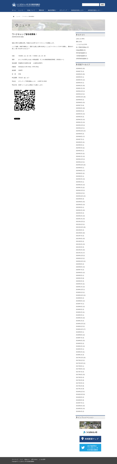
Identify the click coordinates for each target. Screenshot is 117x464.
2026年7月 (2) (80, 71)
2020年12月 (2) (80, 255)
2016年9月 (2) (80, 397)
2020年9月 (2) (80, 264)
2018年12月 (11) (80, 323)
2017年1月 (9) (80, 388)
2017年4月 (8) (80, 380)
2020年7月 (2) (80, 269)
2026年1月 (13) (80, 88)
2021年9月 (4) (80, 230)
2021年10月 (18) (80, 227)
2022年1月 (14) (80, 218)
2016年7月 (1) (80, 403)
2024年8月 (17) (80, 136)
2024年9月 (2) (80, 133)
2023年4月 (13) (80, 179)
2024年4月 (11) (80, 148)
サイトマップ (15, 459)
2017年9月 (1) (80, 366)
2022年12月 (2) (80, 190)
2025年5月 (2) (80, 111)
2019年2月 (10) (80, 318)
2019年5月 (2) (80, 309)
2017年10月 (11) (80, 363)
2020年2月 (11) (80, 284)
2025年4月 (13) (80, 114)
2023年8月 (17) (80, 170)
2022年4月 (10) (80, 210)
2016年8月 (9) (80, 400)
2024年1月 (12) (80, 156)
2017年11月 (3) (80, 360)
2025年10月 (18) (80, 97)
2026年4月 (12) (80, 80)
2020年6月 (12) (80, 272)
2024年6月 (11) (80, 142)
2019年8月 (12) (80, 301)
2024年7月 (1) (80, 139)
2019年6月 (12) (80, 306)
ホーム (14, 10)
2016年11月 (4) (80, 391)
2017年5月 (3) (80, 377)
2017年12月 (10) (80, 357)
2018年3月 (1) (80, 349)
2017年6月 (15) (80, 374)
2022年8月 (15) (80, 201)
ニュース (24, 25)
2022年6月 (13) (80, 204)
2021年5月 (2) (80, 241)
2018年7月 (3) (80, 337)
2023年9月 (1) (80, 167)
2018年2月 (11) (80, 352)
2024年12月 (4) (80, 125)
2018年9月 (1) (80, 332)
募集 (22, 36)
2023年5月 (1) (80, 176)
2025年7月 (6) (80, 105)
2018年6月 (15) (80, 340)
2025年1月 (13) (80, 122)
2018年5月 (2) (80, 343)
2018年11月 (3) (80, 326)
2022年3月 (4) (80, 213)
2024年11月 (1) (80, 128)
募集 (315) (79, 41)
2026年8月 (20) (80, 68)
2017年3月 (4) (80, 383)
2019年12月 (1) (80, 289)
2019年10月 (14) (80, 295)
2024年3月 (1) (80, 150)
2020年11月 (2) (80, 258)
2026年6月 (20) (80, 74)
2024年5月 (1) (80, 145)
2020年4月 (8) (80, 278)
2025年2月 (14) (80, 119)
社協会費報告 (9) (80, 50)
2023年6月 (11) (80, 173)
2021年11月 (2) (80, 224)
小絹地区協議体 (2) (81, 55)
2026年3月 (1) (80, 82)
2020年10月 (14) (80, 261)
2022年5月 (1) (80, 207)
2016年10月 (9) (80, 394)
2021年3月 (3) (80, 247)
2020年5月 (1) (80, 275)
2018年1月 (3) (80, 354)
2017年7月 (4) (80, 371)
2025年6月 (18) (80, 108)
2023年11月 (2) (80, 162)
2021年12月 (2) (80, 221)
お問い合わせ (34, 459)
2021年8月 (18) (80, 233)
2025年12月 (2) (80, 91)
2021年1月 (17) (80, 252)
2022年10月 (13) (80, 196)
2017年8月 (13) (80, 369)
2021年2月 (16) (80, 250)
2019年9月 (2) (80, 298)
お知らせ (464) (80, 38)
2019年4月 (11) (80, 312)
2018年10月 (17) (80, 329)
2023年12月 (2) (80, 159)
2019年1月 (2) (80, 320)
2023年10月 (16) (80, 165)
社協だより (27, 459)
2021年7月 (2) (80, 235)
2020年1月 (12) (80, 286)
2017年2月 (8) (80, 386)
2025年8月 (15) (80, 102)
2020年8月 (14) (80, 267)
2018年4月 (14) (80, 346)
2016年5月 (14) (80, 408)
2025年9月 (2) (80, 99)
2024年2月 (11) (80, 153)
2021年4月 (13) (80, 244)
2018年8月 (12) (80, 335)
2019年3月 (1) (80, 315)
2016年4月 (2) (80, 411)
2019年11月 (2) (80, 292)
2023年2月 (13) (80, 184)
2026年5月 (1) (80, 77)
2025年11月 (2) (80, 94)
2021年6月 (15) (80, 238)
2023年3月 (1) (80, 182)
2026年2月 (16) (80, 85)
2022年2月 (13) (80, 216)
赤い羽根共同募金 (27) (82, 47)
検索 (102, 4)
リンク (21, 459)
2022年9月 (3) (80, 199)
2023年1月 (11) (80, 187)
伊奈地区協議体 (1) (81, 53)
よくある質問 (42, 459)
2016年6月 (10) (80, 405)
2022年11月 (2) (80, 193)
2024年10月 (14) (80, 131)
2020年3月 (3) (80, 281)
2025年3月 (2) (80, 116)
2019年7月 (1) (80, 303)
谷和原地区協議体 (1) (82, 58)
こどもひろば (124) (81, 44)
